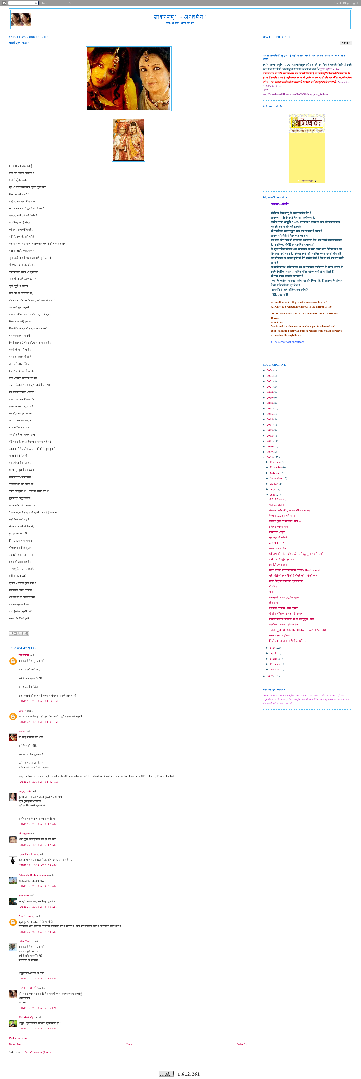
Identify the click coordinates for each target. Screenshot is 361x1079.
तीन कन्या (273, 603)
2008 (270, 457)
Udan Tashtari (26, 941)
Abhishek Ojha (27, 1017)
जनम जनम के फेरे (277, 548)
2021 (270, 386)
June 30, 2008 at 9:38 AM (38, 1028)
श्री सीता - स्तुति (277, 532)
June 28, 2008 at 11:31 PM (38, 722)
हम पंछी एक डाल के (278, 564)
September (276, 478)
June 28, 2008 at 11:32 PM (38, 781)
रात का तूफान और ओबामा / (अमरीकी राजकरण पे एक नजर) (297, 630)
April (273, 653)
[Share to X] (19, 633)
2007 (270, 676)
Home (129, 1044)
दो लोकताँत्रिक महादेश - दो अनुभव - (286, 613)
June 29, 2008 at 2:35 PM (37, 1008)
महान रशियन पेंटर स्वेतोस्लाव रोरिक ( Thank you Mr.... (296, 570)
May (273, 648)
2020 (270, 392)
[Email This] (11, 633)
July (273, 489)
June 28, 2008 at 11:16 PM (38, 701)
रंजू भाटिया (24, 655)
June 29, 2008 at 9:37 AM (38, 978)
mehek (22, 731)
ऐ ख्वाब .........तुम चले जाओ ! (282, 516)
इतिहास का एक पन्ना (279, 526)
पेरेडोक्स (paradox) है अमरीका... (285, 624)
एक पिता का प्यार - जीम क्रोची (283, 608)
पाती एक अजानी (276, 505)
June (273, 494)
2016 (270, 414)
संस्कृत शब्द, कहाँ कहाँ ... (281, 635)
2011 (270, 441)
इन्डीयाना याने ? (276, 543)
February (275, 664)
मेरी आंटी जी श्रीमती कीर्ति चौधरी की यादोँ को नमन (293, 575)
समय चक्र (24, 895)
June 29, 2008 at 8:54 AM (38, 932)
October (275, 473)
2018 (270, 403)
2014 (270, 425)
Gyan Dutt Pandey (29, 854)
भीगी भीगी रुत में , (277, 499)
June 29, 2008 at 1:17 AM (38, 824)
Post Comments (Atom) (38, 1052)
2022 (270, 381)
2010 (270, 446)
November (276, 467)
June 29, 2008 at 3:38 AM (38, 865)
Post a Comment (18, 1038)
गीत (271, 592)
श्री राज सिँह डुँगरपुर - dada (283, 559)
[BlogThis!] (15, 633)
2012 (270, 435)
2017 (270, 408)
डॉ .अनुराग (24, 833)
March (274, 658)
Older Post (242, 1044)
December (276, 462)
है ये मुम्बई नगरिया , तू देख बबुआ (284, 597)
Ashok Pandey (27, 916)
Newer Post (15, 1044)
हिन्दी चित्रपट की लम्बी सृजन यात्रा (286, 581)
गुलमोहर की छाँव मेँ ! (278, 537)
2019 (270, 397)
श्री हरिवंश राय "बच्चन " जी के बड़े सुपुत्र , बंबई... (292, 619)
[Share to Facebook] (23, 633)
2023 (270, 376)
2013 (270, 430)
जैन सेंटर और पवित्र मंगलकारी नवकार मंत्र (290, 510)
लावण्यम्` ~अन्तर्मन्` (180, 17)
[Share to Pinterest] (27, 633)
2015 (270, 419)
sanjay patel (25, 791)
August (274, 484)
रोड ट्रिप (273, 586)
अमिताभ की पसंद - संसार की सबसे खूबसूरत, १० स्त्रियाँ (295, 554)
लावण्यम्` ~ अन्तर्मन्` (28, 988)
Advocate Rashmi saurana (33, 875)
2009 (270, 452)
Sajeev (22, 710)
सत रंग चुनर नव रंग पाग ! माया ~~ (285, 521)
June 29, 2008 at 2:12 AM (38, 845)
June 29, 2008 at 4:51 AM (38, 886)
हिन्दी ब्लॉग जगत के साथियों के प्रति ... (287, 641)
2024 (270, 370)
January (275, 669)
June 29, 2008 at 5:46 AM (38, 907)
